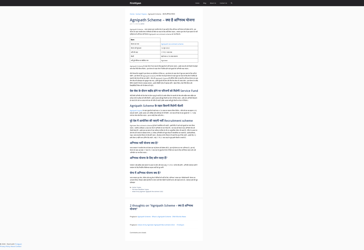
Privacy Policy (5, 246)
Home (197, 3)
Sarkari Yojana (141, 14)
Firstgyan (18, 244)
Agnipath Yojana (136, 110)
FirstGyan (135, 3)
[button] (231, 3)
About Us (213, 3)
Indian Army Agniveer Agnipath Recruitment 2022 (148, 191)
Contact (18, 246)
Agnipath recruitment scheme (172, 44)
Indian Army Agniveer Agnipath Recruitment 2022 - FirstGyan (161, 225)
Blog (204, 3)
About (13, 246)
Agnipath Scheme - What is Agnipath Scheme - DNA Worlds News (162, 216)
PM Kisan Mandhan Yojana (140, 189)
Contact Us (223, 3)
